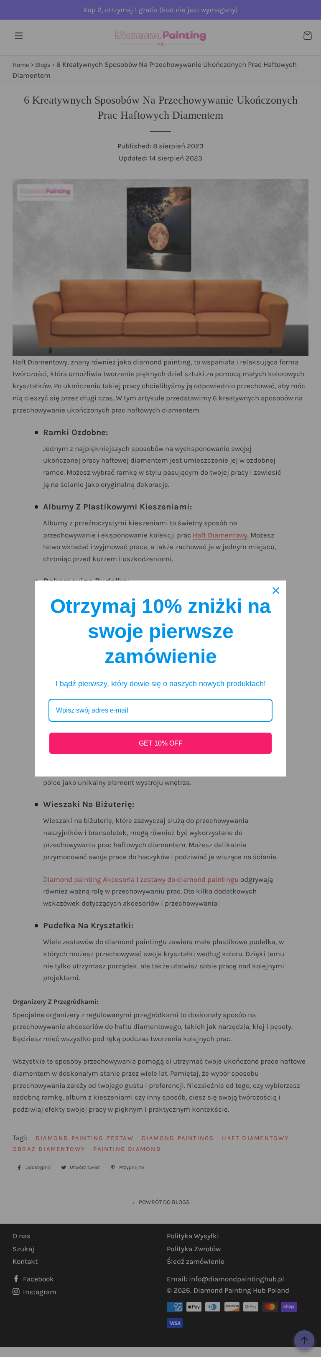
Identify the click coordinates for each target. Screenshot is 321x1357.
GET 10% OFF (161, 743)
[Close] (276, 590)
